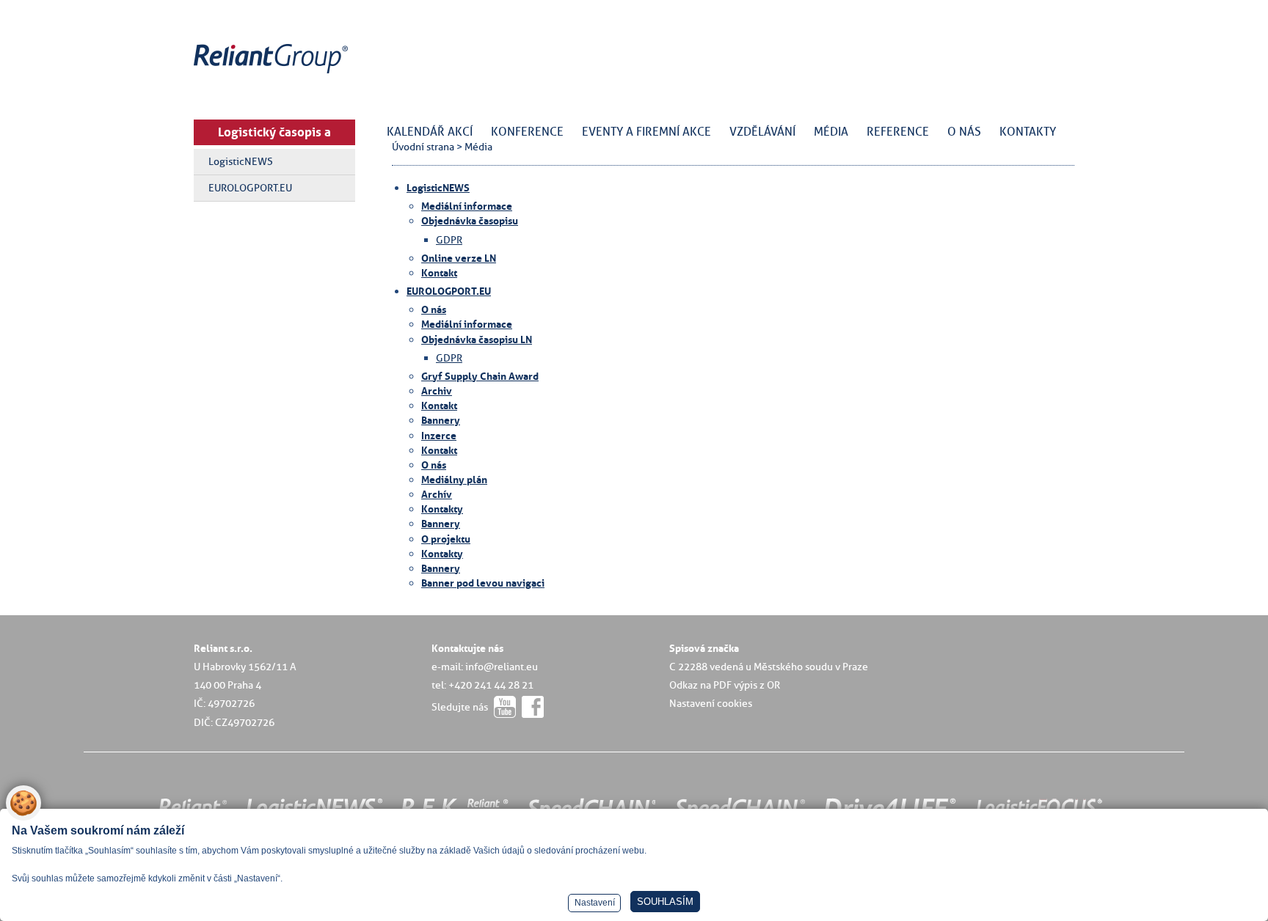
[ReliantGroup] (273, 73)
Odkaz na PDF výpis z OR (724, 684)
